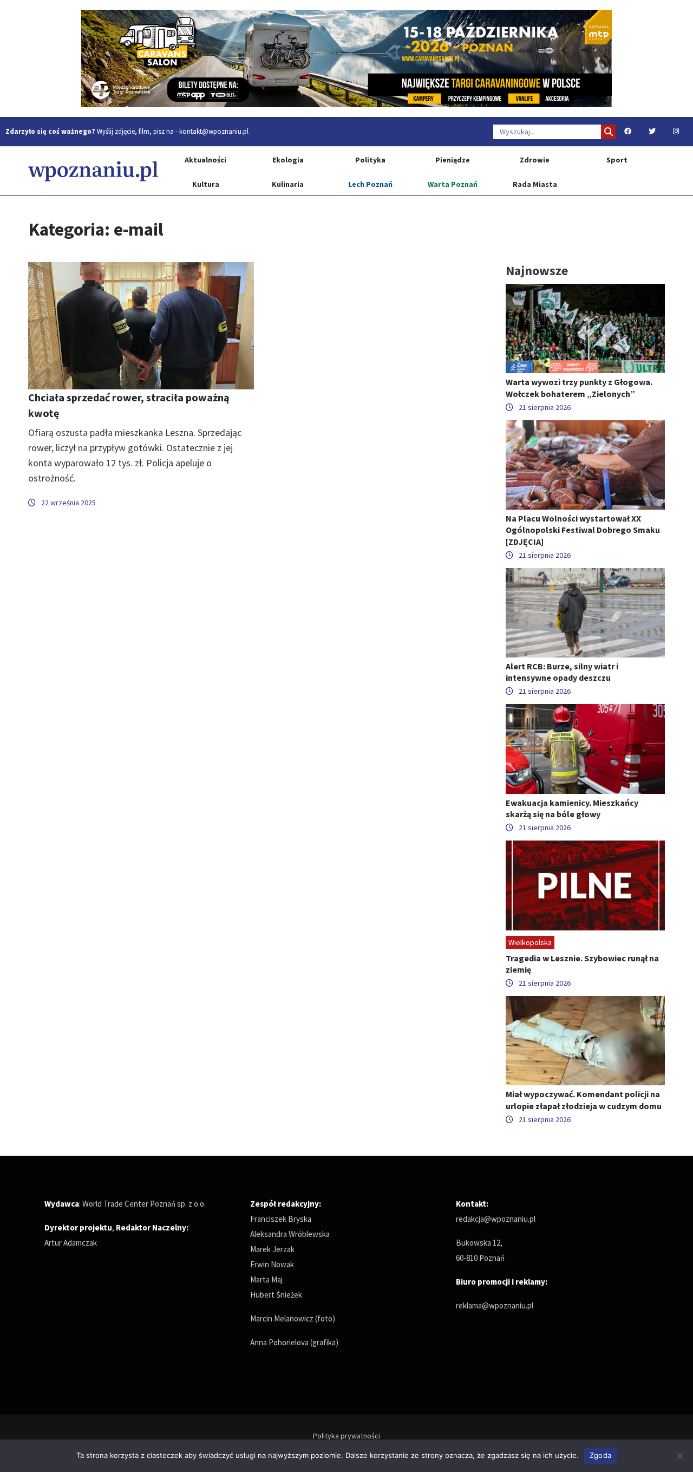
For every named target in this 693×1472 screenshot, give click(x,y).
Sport (616, 160)
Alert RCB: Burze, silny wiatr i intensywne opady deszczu (562, 672)
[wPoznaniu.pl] (93, 171)
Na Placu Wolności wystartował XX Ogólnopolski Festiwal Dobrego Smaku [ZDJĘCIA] (583, 529)
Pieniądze (452, 160)
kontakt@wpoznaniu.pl (214, 131)
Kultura (205, 184)
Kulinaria (288, 184)
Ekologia (288, 160)
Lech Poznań (370, 184)
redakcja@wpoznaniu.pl (495, 1219)
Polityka (370, 160)
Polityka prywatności (346, 1436)
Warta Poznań (453, 184)
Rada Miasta (535, 184)
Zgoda (600, 1455)
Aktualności (205, 160)
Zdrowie (535, 160)
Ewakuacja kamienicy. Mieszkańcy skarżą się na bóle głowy (572, 808)
